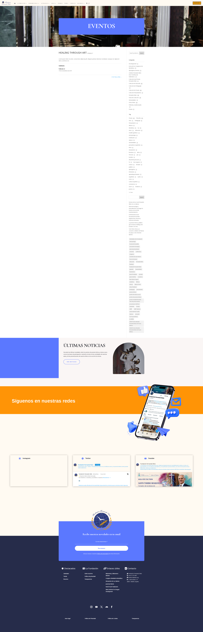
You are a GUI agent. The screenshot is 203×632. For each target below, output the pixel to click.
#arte (121, 485)
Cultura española (133, 181)
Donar (197, 3)
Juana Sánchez (132, 277)
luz (138, 128)
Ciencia (131, 164)
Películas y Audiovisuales (135, 105)
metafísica (131, 282)
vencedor (137, 314)
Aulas (53, 3)
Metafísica (132, 128)
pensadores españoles (135, 145)
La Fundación (21, 3)
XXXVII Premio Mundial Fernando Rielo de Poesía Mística (135, 330)
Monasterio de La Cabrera (112, 581)
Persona (131, 155)
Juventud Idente (110, 584)
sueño (139, 177)
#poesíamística (104, 485)
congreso (131, 254)
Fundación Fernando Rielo (135, 267)
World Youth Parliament (112, 587)
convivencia (132, 184)
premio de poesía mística (135, 297)
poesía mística (132, 292)
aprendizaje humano (134, 174)
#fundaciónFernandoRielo (93, 485)
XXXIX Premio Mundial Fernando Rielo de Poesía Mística (135, 323)
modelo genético (133, 133)
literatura (131, 152)
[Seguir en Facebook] (111, 607)
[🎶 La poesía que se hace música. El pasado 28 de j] (39, 479)
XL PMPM (131, 319)
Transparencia (88, 579)
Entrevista (131, 172)
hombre (131, 157)
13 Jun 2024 (102, 474)
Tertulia (138, 306)
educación (131, 261)
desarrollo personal (134, 160)
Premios (60, 3)
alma (138, 152)
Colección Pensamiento (135, 93)
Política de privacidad (102, 554)
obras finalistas (133, 287)
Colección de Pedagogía (135, 86)
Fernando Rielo (33, 3)
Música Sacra (138, 284)
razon (130, 186)
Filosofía (138, 118)
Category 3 (90, 53)
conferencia (138, 251)
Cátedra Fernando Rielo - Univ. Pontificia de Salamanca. (135, 75)
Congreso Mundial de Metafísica (114, 578)
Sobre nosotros (89, 573)
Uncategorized (133, 64)
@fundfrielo (95, 474)
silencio (131, 140)
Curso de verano (133, 259)
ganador (131, 269)
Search (141, 53)
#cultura (118, 485)
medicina (137, 186)
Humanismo (132, 150)
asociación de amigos (134, 246)
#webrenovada (82, 485)
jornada (140, 274)
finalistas (131, 264)
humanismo (132, 272)
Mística (131, 125)
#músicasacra (112, 485)
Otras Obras (132, 102)
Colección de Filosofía (134, 83)
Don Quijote (136, 162)
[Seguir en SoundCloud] (106, 607)
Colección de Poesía (134, 90)
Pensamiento (132, 123)
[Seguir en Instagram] (91, 607)
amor (130, 130)
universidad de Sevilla (134, 311)
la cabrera (140, 277)
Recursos (80, 3)
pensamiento (140, 289)
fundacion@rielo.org (133, 577)
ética (130, 147)
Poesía (131, 109)
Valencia (131, 314)
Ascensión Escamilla (134, 244)
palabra (131, 167)
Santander (131, 306)
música (131, 284)
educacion (138, 130)
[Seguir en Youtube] (96, 607)
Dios (130, 120)
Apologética (132, 169)
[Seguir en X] (101, 607)
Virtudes (138, 164)
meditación (132, 138)
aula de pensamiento (134, 249)
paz (138, 155)
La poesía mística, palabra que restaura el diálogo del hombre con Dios (136, 224)
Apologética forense (134, 70)
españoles (131, 177)
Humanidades (132, 100)
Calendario (66, 573)
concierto (131, 251)
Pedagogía (138, 120)
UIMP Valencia (137, 309)
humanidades (138, 269)
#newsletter (106, 477)
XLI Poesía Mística (133, 316)
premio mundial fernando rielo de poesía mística (135, 300)
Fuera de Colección (134, 97)
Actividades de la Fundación (135, 239)
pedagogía (132, 289)
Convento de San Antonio (135, 256)
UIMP (130, 309)
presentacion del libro (134, 304)
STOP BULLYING (117, 77)
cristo (130, 179)
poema (131, 189)
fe (129, 162)
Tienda (66, 3)
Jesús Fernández (133, 274)
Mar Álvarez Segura (133, 279)
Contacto (73, 3)
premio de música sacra (135, 294)
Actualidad (44, 3)
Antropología (132, 135)
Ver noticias (72, 362)
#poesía (126, 485)
